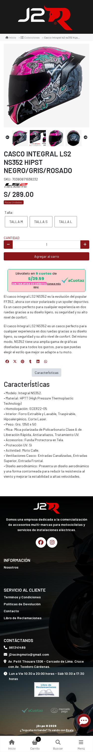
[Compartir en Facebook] (7, 361)
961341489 (17, 647)
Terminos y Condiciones (22, 597)
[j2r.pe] (45, 17)
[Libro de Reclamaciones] (46, 689)
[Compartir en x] (14, 361)
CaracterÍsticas (47, 372)
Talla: (9, 212)
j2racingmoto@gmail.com (29, 654)
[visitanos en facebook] (41, 542)
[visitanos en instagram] (52, 542)
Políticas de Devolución (22, 604)
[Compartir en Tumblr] (30, 361)
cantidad (11, 238)
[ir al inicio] (46, 507)
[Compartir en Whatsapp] (45, 361)
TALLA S (41, 221)
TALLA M (16, 221)
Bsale (69, 730)
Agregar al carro (46, 256)
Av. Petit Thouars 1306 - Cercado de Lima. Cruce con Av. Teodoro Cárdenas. (46, 664)
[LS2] (16, 185)
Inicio (12, 37)
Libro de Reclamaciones (22, 618)
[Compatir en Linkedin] (37, 361)
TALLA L (65, 221)
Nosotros (11, 567)
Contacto (11, 611)
